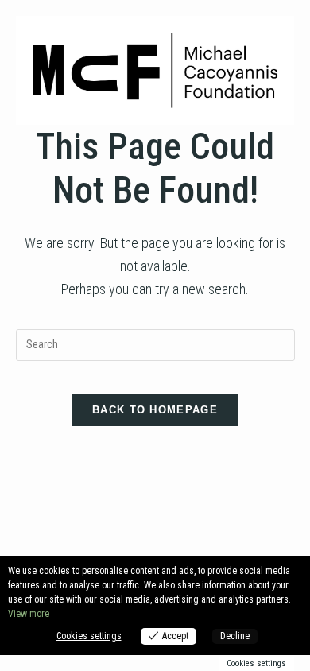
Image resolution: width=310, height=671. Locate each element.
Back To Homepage (155, 410)
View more (28, 613)
